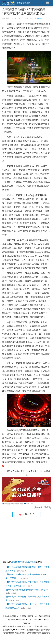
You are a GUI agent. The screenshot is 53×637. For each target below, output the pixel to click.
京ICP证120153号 (29, 626)
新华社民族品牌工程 (27, 562)
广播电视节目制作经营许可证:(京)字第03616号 (32, 633)
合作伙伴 (38, 616)
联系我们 (23, 616)
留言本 (30, 616)
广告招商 (9, 620)
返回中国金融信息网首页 (13, 504)
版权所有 (18, 626)
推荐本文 (27, 514)
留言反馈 (29, 504)
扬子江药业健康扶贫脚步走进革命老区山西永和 (27, 589)
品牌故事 (38, 18)
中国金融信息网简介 (10, 616)
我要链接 (47, 616)
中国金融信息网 (8, 626)
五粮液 (14, 562)
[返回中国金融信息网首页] (3, 466)
